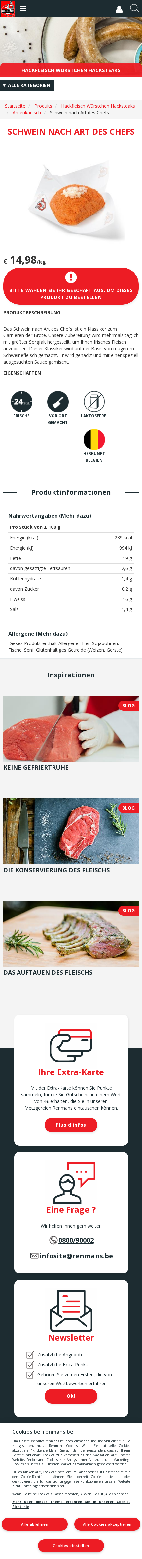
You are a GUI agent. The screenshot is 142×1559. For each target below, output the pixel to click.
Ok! (71, 1396)
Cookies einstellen (71, 1545)
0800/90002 (76, 1240)
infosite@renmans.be (76, 1255)
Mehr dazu (75, 515)
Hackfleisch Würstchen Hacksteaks (98, 106)
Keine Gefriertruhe (36, 767)
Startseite (15, 106)
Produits (43, 106)
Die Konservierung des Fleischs (56, 870)
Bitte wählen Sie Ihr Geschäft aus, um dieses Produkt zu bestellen (71, 293)
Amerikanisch (27, 112)
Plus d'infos (71, 1125)
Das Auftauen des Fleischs (47, 972)
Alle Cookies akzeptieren (107, 1524)
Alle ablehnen (34, 1524)
